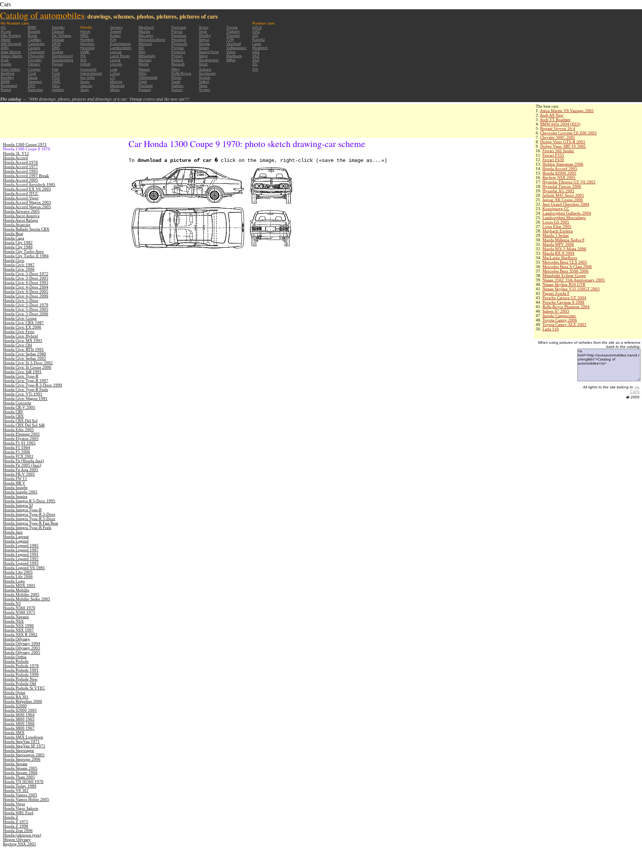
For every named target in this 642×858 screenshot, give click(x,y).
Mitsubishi (147, 56)
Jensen (116, 27)
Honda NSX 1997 (18, 630)
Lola (113, 69)
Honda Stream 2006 (20, 772)
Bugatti (34, 31)
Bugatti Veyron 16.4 (557, 128)
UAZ (256, 52)
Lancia (115, 52)
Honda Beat (13, 233)
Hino (56, 86)
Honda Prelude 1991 (21, 670)
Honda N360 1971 (19, 612)
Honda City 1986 (18, 247)
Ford (56, 73)
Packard (146, 86)
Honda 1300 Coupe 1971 (25, 144)
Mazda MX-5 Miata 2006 (564, 249)
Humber (87, 39)
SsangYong (209, 52)
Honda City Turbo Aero (23, 251)
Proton (177, 56)
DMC (56, 48)
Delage (58, 39)
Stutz (203, 64)
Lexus (115, 60)
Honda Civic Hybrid (20, 336)
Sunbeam (207, 73)
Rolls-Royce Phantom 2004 (566, 306)
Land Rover (120, 56)
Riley (175, 69)
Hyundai (87, 48)
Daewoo (35, 81)
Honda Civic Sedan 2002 (24, 358)
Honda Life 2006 (18, 576)
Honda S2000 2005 (559, 173)
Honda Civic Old (17, 345)
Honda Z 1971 (15, 821)
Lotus (115, 73)
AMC (5, 48)
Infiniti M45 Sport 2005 (563, 195)
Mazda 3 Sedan (555, 235)
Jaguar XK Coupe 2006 (562, 200)
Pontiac (177, 48)
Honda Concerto (17, 403)
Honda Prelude (16, 661)
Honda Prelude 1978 (21, 665)
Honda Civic (14, 260)
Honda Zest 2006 (18, 830)
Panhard (178, 27)
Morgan (145, 60)
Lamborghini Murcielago (564, 217)
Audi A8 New (551, 115)
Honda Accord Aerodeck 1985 (29, 184)
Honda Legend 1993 (21, 563)
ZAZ (255, 60)
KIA (113, 39)
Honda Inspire (15, 496)
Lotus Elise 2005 (556, 226)
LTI (112, 77)
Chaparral (36, 52)
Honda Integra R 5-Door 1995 (29, 501)
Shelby (205, 35)
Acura (6, 31)
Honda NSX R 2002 (20, 634)
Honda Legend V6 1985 (24, 567)
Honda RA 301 (16, 697)
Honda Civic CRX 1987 (23, 322)
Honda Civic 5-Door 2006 (25, 313)
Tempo (204, 90)
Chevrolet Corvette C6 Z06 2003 (568, 133)
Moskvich (260, 48)
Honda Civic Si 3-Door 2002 (28, 363)
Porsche (178, 52)
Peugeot (178, 39)
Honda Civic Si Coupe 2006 (27, 367)
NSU (142, 73)
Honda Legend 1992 (21, 559)
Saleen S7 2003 (555, 311)
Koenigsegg (120, 44)
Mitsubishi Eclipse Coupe (564, 275)
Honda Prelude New (20, 679)
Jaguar (86, 86)
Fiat (55, 69)
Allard (5, 39)
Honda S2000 (15, 706)
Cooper (34, 69)
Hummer (87, 44)
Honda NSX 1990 (18, 625)
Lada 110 (550, 329)
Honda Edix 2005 (18, 429)
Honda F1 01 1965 (19, 443)
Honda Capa (13, 238)
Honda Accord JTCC (20, 193)
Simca (204, 39)
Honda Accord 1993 (20, 171)
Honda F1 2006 (16, 452)
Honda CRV (13, 412)
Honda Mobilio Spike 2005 (26, 599)
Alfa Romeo (11, 35)
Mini (142, 52)
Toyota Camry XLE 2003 (564, 324)
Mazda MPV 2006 (558, 244)
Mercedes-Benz (152, 39)
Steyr (203, 56)
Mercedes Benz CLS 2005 (564, 262)
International (91, 73)
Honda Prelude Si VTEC (24, 688)
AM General (11, 44)
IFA (83, 56)
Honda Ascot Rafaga (20, 220)
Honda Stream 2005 (20, 768)
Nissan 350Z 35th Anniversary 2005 (573, 280)
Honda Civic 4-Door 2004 (25, 287)
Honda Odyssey (16, 639)
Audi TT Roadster (555, 119)
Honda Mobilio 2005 (21, 594)
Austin (6, 64)
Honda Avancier (16, 224)
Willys (231, 60)
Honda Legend (16, 541)
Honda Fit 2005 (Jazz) (22, 465)
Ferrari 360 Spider (558, 151)
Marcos (116, 81)
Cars (634, 391)
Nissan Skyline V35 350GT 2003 (571, 289)
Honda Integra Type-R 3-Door (29, 514)
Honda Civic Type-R (20, 376)
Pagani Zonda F (556, 293)
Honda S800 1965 (19, 719)
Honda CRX (13, 416)
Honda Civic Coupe (20, 318)
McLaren (146, 35)
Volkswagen (236, 48)
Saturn (177, 90)
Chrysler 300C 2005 (557, 137)
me (636, 387)
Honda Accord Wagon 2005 (27, 207)
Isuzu (85, 81)
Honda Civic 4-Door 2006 (25, 296)
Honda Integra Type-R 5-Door (29, 518)
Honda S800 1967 (19, 728)
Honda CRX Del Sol (20, 420)
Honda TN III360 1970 (23, 781)
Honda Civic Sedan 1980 (24, 354)
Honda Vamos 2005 (20, 795)
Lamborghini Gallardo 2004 (566, 213)
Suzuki (204, 77)
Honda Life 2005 (18, 572)
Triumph (233, 35)
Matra (115, 90)
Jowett (115, 31)
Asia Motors (11, 52)
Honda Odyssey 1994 (21, 643)
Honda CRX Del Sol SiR (24, 425)
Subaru (205, 69)
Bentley (7, 77)
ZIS (255, 69)
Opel (143, 81)
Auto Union (10, 69)
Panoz (176, 31)
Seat (203, 31)
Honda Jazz (13, 532)
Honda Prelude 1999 (21, 674)
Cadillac (34, 39)
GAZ (256, 31)
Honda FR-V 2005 (19, 474)
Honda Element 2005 (21, 434)
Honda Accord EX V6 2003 (27, 189)
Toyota (232, 27)
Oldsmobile (148, 77)
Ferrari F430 (553, 159)
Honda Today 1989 (19, 786)
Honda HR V (14, 483)
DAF (31, 86)
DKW (56, 44)
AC (3, 27)
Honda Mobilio (16, 590)
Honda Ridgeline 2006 (22, 701)
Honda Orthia (14, 657)
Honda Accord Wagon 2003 (27, 202)
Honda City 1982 (18, 242)
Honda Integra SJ (18, 505)
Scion (203, 27)
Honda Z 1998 (15, 826)
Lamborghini (120, 48)
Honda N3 (12, 603)
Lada (256, 44)
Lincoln (116, 64)
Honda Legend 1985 (21, 545)
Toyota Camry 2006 (559, 320)
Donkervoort (62, 56)
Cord (32, 73)
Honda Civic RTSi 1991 (23, 349)
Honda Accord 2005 (559, 168)
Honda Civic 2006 (19, 269)
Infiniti (85, 64)
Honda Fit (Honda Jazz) (23, 461)
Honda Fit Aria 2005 (20, 469)
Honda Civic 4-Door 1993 (25, 282)
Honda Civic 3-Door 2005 (25, 278)
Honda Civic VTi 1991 (22, 394)
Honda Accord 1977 (20, 166)
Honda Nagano (16, 616)
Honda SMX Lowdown (23, 737)
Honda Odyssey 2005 (21, 652)
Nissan (144, 69)
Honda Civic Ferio (19, 331)
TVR (230, 39)
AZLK (257, 27)
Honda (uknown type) (22, 835)
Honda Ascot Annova (21, 215)
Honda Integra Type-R (22, 510)
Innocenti (88, 69)
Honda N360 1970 (19, 608)
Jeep (84, 90)
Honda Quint (14, 692)
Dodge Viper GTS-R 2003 (562, 142)
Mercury (145, 44)
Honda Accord (15, 158)
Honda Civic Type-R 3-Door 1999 (32, 385)
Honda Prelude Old (19, 683)
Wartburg (234, 56)
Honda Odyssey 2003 (21, 648)
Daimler (58, 27)
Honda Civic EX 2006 (22, 327)
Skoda (204, 44)
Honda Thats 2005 (19, 777)
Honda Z (10, 817)
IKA (83, 60)
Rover (176, 77)
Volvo (231, 52)
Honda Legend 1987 (21, 550)
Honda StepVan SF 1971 (24, 746)
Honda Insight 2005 (20, 492)
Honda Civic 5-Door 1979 (25, 305)
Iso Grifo (87, 77)
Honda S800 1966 (19, 723)
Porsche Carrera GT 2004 (564, 298)
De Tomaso (61, 35)
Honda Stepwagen (18, 750)
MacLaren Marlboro (559, 257)
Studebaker (209, 60)
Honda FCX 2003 (18, 456)
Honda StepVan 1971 (21, 741)
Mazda (144, 31)
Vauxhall (233, 44)
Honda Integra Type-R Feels (27, 527)
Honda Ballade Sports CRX (26, 229)
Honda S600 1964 (19, 714)
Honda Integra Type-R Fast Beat (30, 523)
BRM (32, 27)
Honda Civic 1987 (19, 264)
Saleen (177, 86)
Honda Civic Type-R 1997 (25, 380)
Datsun (58, 31)
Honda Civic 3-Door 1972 (25, 273)
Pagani (145, 90)
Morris (144, 64)
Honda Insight (15, 487)
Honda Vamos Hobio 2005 (26, 799)
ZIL (255, 64)
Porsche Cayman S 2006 (563, 302)
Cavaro (34, 48)
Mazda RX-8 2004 (558, 253)
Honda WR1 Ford (18, 812)
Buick (32, 35)
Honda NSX (13, 621)
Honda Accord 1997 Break (26, 175)
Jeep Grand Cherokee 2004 (565, 204)
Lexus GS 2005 (555, 222)
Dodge (58, 52)
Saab (176, 81)
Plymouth (179, 44)
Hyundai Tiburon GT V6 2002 (569, 182)
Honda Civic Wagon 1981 (25, 398)
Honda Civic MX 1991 (22, 340)
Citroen (34, 64)
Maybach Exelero (557, 231)
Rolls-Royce (181, 73)
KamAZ (258, 39)
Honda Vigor (14, 804)
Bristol (6, 90)
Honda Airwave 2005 (21, 211)
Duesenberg (62, 60)
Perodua (178, 35)
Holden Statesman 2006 (562, 164)
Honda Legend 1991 (21, 554)
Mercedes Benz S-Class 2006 (567, 266)
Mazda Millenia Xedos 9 (563, 240)
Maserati (117, 86)
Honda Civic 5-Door (20, 300)
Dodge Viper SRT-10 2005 (563, 146)
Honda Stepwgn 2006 (21, 759)
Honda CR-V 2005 (19, 407)
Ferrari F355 (553, 155)
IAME (85, 52)
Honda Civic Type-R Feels (25, 389)
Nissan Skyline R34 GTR (563, 284)
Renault (178, 64)
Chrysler (35, 60)
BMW (5, 81)
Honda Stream (15, 763)
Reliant (177, 60)
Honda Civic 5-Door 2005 (25, 309)
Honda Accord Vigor (21, 198)
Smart (204, 48)
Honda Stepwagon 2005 (24, 755)
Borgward (9, 86)
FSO (56, 77)
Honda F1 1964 (16, 447)
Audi (5, 60)
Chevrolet (36, 56)
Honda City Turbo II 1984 (26, 256)
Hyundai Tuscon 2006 (561, 186)
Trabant (233, 31)
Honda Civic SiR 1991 (22, 371)
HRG (84, 35)
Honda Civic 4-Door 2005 (25, 291)
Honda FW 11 (15, 478)
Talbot (204, 81)
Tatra (203, 86)
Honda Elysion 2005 (21, 438)
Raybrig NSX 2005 (558, 177)
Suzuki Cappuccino (559, 315)
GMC (56, 81)
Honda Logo (14, 581)
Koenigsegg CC (555, 208)
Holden (58, 90)
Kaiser (115, 35)
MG (142, 48)
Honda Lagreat (16, 536)
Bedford (7, 73)
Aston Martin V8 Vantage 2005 (567, 110)
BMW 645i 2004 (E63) (560, 124)
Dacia (33, 77)
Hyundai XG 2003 (558, 191)
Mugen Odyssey (17, 839)
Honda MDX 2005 (19, 585)
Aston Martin (11, 56)
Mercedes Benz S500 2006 (565, 271)
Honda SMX (14, 732)
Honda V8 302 (16, 790)
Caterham (36, 44)
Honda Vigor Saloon (20, 808)
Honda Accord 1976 (20, 162)
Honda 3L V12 (16, 153)
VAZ (255, 56)
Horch (85, 31)
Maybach (146, 27)
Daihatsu (35, 90)
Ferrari (57, 64)
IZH (255, 35)
